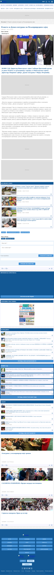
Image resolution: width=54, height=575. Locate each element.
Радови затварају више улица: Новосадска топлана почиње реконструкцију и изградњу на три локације (27, 392)
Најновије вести (10, 238)
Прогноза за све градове (27, 296)
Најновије (8, 5)
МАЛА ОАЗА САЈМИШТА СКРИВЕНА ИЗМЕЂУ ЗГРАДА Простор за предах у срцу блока (27, 381)
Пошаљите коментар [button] (46, 255)
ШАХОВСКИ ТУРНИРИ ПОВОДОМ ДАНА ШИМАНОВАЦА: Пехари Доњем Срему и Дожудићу (27, 406)
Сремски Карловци (30, 8)
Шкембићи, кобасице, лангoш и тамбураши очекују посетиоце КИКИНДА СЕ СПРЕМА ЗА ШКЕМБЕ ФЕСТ (27, 345)
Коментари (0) (5, 33)
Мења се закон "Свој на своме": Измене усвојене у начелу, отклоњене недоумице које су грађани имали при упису (27, 190)
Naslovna (27, 564)
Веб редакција (27, 570)
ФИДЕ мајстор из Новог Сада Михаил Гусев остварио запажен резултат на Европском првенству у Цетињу (27, 423)
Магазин (10, 549)
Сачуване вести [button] (46, 1)
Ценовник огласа (9, 570)
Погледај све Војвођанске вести (27, 361)
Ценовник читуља (17, 570)
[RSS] (31, 568)
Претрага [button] (49, 1)
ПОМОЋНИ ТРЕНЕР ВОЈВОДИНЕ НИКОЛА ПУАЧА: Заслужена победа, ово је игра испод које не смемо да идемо (27, 428)
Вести (3, 5)
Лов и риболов (27, 549)
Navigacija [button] (52, 1)
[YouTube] (29, 568)
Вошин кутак (49, 8)
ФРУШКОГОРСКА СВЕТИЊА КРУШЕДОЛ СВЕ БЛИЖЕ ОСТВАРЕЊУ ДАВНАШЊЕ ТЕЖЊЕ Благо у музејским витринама (27, 351)
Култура (44, 545)
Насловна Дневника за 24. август (27, 314)
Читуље (27, 552)
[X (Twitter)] (27, 568)
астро (11, 8)
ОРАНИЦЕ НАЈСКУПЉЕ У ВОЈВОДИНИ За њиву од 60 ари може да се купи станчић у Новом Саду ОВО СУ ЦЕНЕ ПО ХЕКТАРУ (27, 212)
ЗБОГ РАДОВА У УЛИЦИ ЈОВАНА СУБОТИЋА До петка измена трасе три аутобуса (27, 387)
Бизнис (15, 5)
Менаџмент (3, 570)
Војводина (39, 5)
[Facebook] (22, 568)
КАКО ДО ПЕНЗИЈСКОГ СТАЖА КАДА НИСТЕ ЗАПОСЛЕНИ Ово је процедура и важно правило (27, 223)
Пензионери (40, 8)
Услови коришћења (5, 255)
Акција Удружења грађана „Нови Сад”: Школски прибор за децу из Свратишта (27, 370)
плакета (3, 232)
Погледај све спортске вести (27, 433)
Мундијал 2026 (18, 8)
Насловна (3, 22)
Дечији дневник (44, 549)
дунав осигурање (25, 232)
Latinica (23, 560)
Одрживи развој (49, 5)
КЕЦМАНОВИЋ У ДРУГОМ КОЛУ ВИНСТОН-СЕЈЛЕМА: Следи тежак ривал (27, 417)
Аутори (22, 570)
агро (7, 8)
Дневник (6, 31)
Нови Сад (32, 5)
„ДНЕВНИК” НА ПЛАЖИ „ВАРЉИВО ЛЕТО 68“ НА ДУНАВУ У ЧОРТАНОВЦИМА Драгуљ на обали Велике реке (27, 356)
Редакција (33, 570)
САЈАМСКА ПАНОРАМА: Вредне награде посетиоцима (27, 482)
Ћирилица (30, 560)
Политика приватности (49, 570)
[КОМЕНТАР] (6, 268)
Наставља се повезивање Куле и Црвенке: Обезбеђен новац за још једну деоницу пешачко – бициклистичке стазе (27, 334)
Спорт (26, 5)
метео (3, 8)
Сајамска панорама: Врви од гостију (27, 511)
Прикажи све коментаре (27, 263)
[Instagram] (25, 568)
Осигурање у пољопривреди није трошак (27, 452)
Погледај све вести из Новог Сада (27, 397)
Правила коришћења (40, 570)
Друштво (21, 5)
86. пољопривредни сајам (13, 232)
